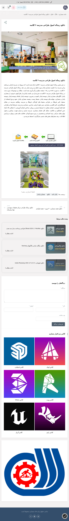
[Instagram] (30, 516)
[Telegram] (34, 516)
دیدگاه (62, 288)
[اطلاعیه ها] (13, 7)
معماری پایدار (41, 194)
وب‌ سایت (62, 315)
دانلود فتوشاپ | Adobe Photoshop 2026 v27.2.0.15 (29, 263)
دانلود (48, 194)
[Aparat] (38, 516)
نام (63, 306)
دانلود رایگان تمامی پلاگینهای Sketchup (33, 245)
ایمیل (31, 306)
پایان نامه (54, 194)
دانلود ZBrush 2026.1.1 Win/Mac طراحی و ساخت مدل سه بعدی (25, 228)
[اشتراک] (5, 22)
